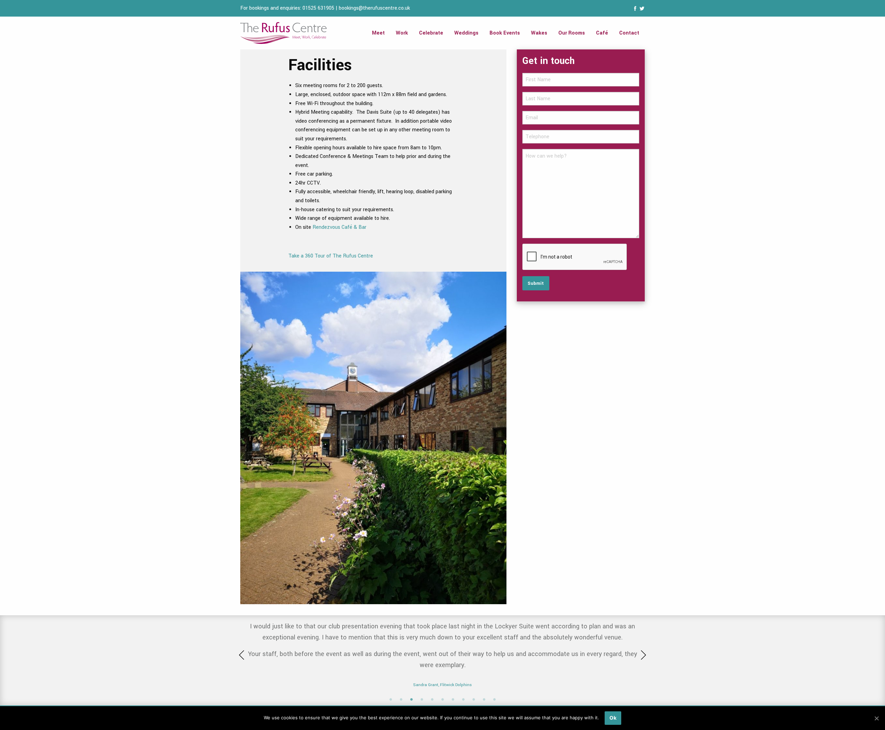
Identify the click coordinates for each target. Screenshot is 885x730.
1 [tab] (390, 699)
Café (602, 33)
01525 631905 (318, 8)
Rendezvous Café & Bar (339, 227)
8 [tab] (463, 699)
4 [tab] (421, 699)
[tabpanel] (442, 641)
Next (641, 655)
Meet (378, 33)
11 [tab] (494, 699)
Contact (629, 33)
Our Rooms (571, 33)
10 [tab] (484, 699)
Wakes (539, 33)
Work (402, 33)
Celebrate (431, 33)
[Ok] (876, 718)
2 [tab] (401, 699)
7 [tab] (452, 699)
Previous (244, 655)
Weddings (466, 33)
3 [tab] (411, 699)
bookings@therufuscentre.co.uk (374, 8)
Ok (612, 718)
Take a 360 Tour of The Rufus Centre (330, 256)
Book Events (505, 33)
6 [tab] (442, 699)
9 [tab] (473, 699)
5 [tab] (432, 699)
